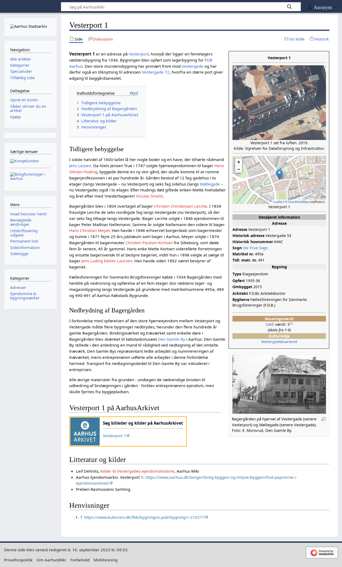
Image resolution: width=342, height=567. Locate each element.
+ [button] (238, 162)
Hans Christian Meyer (89, 230)
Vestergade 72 (155, 72)
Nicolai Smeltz (149, 196)
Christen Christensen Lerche (180, 206)
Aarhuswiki (30, 7)
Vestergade (192, 66)
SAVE (270, 324)
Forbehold (80, 559)
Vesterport (139, 54)
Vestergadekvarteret (279, 341)
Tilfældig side (22, 77)
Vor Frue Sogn (255, 247)
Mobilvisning (106, 559)
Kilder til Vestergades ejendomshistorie (137, 471)
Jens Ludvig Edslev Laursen (106, 260)
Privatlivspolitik (18, 559)
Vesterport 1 (114, 435)
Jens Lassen (80, 165)
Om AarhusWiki (51, 559)
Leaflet (278, 201)
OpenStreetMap (298, 201)
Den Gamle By (171, 339)
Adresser (18, 287)
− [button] (238, 169)
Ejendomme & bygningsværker (25, 295)
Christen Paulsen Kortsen (149, 242)
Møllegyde (210, 184)
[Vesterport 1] (279, 174)
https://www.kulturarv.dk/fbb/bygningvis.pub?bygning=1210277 (144, 517)
